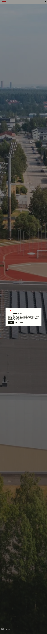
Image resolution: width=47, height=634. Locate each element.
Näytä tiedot (22, 322)
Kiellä (16, 322)
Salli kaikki (10, 322)
